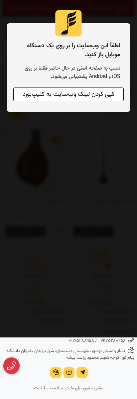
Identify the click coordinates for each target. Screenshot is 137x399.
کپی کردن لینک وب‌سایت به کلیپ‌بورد (68, 94)
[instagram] (69, 373)
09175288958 (113, 340)
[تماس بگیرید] (11, 365)
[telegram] (82, 373)
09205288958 (81, 340)
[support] (56, 373)
